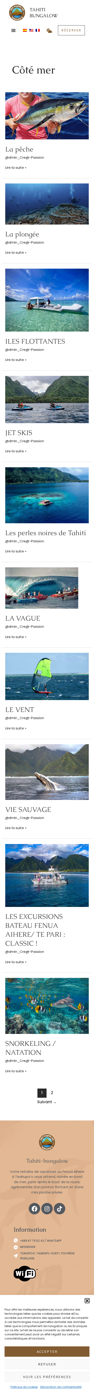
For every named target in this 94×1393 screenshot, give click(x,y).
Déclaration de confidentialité (60, 1387)
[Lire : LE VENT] (47, 676)
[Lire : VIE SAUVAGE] (47, 771)
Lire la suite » (15, 167)
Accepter (47, 1351)
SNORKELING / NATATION (30, 1048)
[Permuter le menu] (13, 30)
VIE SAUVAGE (28, 809)
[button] (87, 1300)
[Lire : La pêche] (47, 115)
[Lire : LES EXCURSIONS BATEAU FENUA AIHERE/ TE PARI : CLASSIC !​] (47, 875)
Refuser (47, 1364)
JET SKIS (18, 432)
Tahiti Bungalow (43, 13)
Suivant (47, 1102)
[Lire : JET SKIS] (47, 399)
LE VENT (19, 709)
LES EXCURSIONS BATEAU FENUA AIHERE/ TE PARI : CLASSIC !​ (35, 930)
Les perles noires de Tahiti (45, 532)
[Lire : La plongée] (47, 203)
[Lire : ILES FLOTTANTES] (47, 299)
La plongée (22, 234)
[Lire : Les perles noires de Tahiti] (47, 494)
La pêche (19, 149)
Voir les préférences (47, 1376)
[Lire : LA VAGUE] (41, 587)
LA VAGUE (22, 618)
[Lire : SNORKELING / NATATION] (47, 1005)
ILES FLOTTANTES (35, 341)
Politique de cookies (24, 1387)
